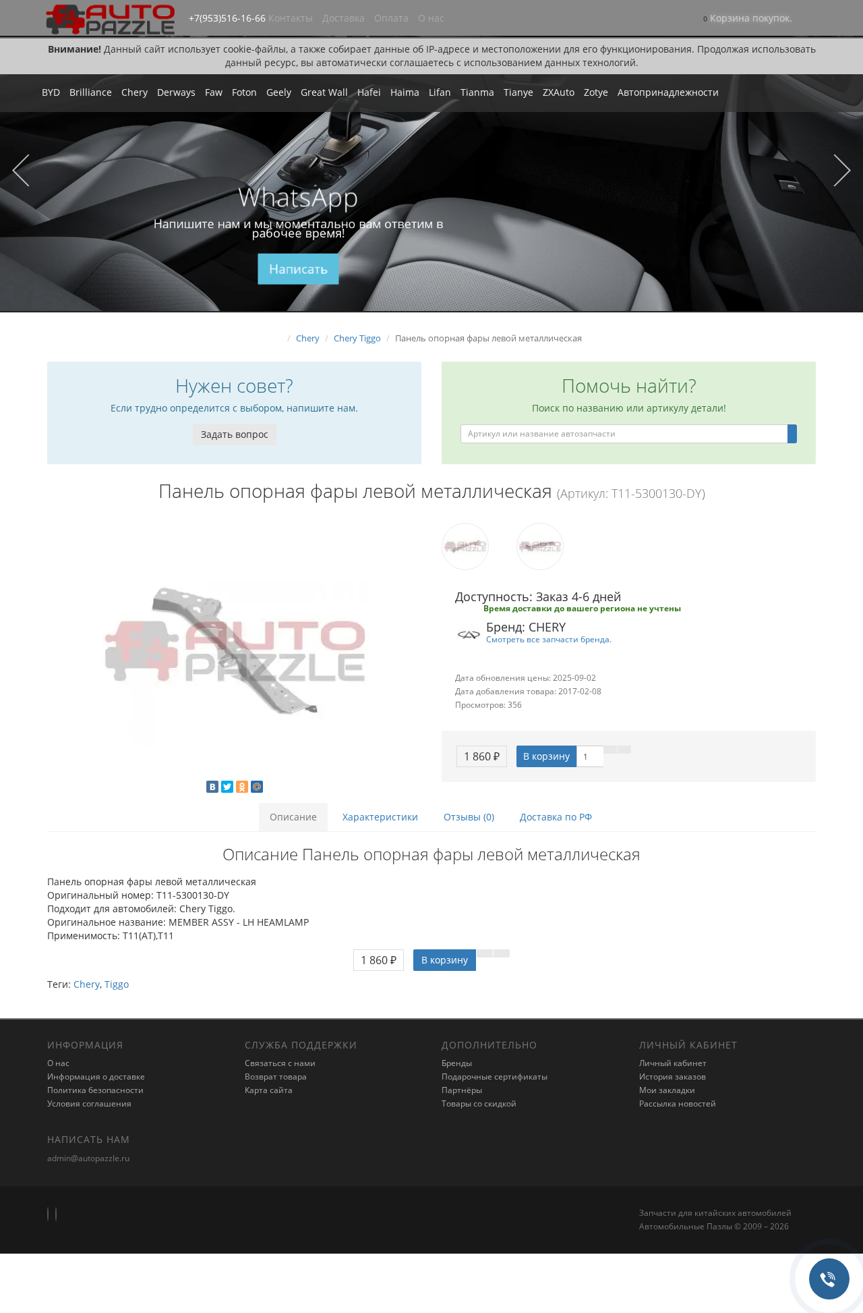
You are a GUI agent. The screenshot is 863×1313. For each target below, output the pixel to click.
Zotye (596, 92)
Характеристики (380, 816)
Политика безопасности (95, 1090)
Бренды (457, 1063)
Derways (176, 92)
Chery (134, 92)
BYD (51, 92)
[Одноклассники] (242, 787)
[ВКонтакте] (212, 787)
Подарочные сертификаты (494, 1076)
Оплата (391, 17)
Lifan (440, 92)
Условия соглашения (89, 1103)
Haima (404, 92)
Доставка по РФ (556, 816)
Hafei (369, 92)
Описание (293, 816)
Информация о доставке (96, 1076)
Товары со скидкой (479, 1103)
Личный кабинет (673, 1063)
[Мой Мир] (257, 787)
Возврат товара (276, 1076)
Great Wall (324, 92)
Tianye (518, 92)
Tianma (477, 92)
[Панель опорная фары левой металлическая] (234, 651)
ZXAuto (558, 92)
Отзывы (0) (469, 816)
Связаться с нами (280, 1063)
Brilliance (90, 92)
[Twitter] (227, 787)
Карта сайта (269, 1090)
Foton (244, 92)
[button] (747, 19)
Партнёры (462, 1090)
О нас (431, 17)
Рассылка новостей (677, 1103)
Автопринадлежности (668, 92)
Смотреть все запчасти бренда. (549, 639)
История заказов (672, 1076)
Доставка (343, 17)
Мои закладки (667, 1090)
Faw (213, 92)
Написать (298, 269)
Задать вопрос (234, 434)
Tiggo (117, 984)
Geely (278, 92)
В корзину (546, 756)
